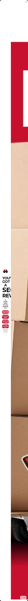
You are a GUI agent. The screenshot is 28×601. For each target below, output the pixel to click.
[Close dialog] (26, 2)
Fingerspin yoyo (5, 321)
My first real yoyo (5, 312)
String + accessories (5, 326)
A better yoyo (5, 316)
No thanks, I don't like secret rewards (5, 330)
